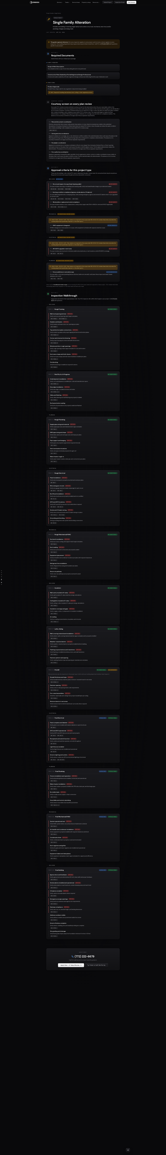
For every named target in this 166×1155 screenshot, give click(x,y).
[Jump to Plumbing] (1, 580)
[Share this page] (128, 1150)
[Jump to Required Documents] (1, 572)
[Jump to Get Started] (1, 584)
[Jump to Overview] (1, 570)
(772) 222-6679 (105, 44)
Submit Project (108, 2)
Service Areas (76, 2)
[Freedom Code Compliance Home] (34, 2)
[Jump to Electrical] (1, 579)
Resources (95, 2)
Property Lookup (86, 2)
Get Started (131, 2)
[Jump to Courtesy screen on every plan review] (1, 574)
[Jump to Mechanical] (1, 578)
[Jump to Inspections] (1, 582)
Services (59, 2)
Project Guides (50, 13)
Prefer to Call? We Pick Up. (98, 965)
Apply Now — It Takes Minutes (70, 965)
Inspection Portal (119, 2)
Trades (67, 2)
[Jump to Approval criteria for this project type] (1, 576)
